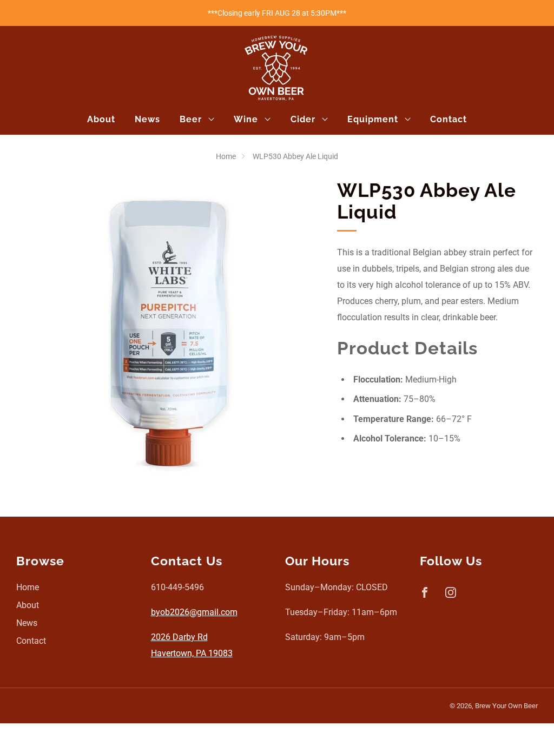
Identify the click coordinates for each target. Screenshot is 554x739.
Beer (191, 119)
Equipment (372, 119)
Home (226, 156)
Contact (448, 119)
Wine (246, 119)
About (101, 119)
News (147, 119)
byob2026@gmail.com (194, 612)
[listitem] (277, 13)
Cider (303, 119)
